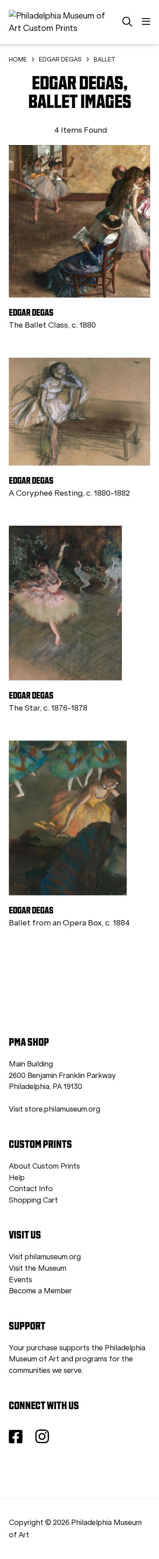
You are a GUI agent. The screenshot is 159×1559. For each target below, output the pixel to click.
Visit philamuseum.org (45, 1257)
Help (17, 1177)
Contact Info (31, 1189)
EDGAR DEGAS (60, 59)
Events (20, 1280)
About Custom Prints (44, 1166)
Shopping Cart (33, 1200)
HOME (18, 59)
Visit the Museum (37, 1268)
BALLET (104, 59)
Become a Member (40, 1291)
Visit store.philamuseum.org (54, 1109)
